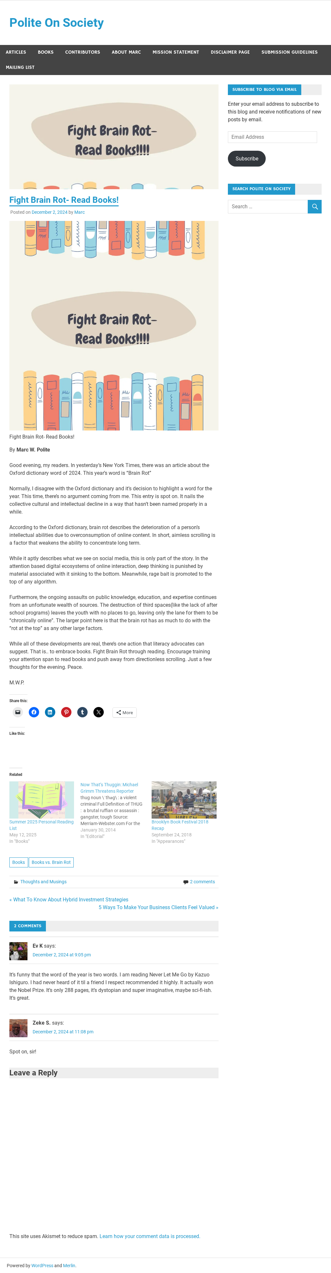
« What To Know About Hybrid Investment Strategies (68, 900)
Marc (79, 212)
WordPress (42, 1265)
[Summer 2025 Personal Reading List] (41, 799)
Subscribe (247, 159)
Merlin (69, 1265)
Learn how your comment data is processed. (150, 1236)
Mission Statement (176, 52)
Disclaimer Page (230, 52)
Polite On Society (56, 23)
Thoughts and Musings (43, 881)
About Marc (126, 52)
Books (46, 52)
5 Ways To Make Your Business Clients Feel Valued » (159, 907)
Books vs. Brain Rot (51, 862)
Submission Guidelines (290, 52)
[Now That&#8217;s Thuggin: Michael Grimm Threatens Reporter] (116, 810)
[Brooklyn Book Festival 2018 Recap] (184, 799)
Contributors (82, 52)
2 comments (202, 881)
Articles (16, 52)
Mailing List (20, 67)
